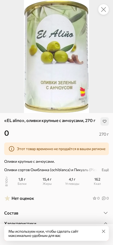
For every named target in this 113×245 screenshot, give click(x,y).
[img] (104, 121)
